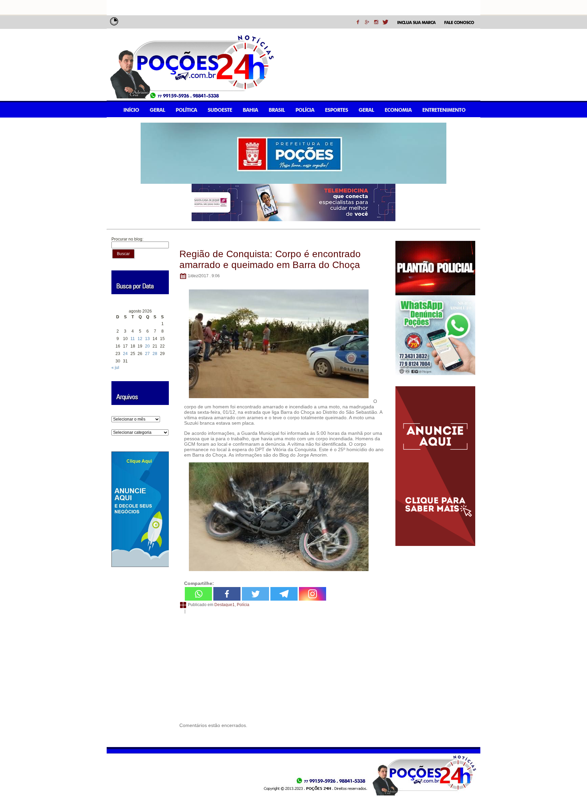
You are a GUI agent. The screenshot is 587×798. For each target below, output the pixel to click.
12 (140, 338)
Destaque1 (224, 604)
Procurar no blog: (127, 239)
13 (147, 338)
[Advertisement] (282, 666)
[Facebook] (227, 594)
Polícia (243, 604)
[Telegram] (284, 594)
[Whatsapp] (198, 594)
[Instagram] (312, 594)
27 (147, 353)
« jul (115, 367)
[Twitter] (255, 594)
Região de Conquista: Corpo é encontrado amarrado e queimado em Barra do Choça (270, 259)
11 (132, 338)
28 (155, 353)
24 (125, 353)
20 (147, 346)
